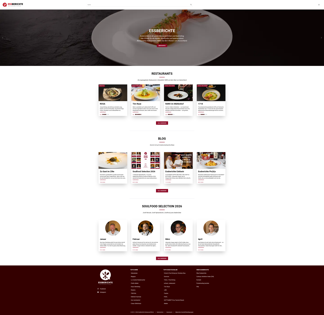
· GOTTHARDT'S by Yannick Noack (173, 300)
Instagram (103, 292)
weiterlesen (103, 112)
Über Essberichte (201, 273)
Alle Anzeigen (162, 123)
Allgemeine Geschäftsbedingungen (184, 312)
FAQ (197, 286)
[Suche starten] (191, 5)
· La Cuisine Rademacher (137, 280)
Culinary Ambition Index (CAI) (205, 276)
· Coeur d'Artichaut (135, 303)
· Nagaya (133, 276)
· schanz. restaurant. (169, 283)
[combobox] (140, 5)
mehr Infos (162, 45)
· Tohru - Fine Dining (169, 280)
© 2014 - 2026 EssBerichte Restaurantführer (142, 312)
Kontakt (198, 280)
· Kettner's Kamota (135, 297)
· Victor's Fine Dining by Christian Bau (174, 273)
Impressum (169, 312)
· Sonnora (166, 276)
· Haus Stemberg (135, 286)
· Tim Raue (166, 286)
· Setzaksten (134, 273)
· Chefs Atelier (134, 283)
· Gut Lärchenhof (135, 300)
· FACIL (165, 297)
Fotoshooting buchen (202, 283)
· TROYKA (133, 293)
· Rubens (132, 290)
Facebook (103, 289)
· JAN (165, 290)
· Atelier (165, 303)
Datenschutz (160, 312)
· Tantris (165, 293)
